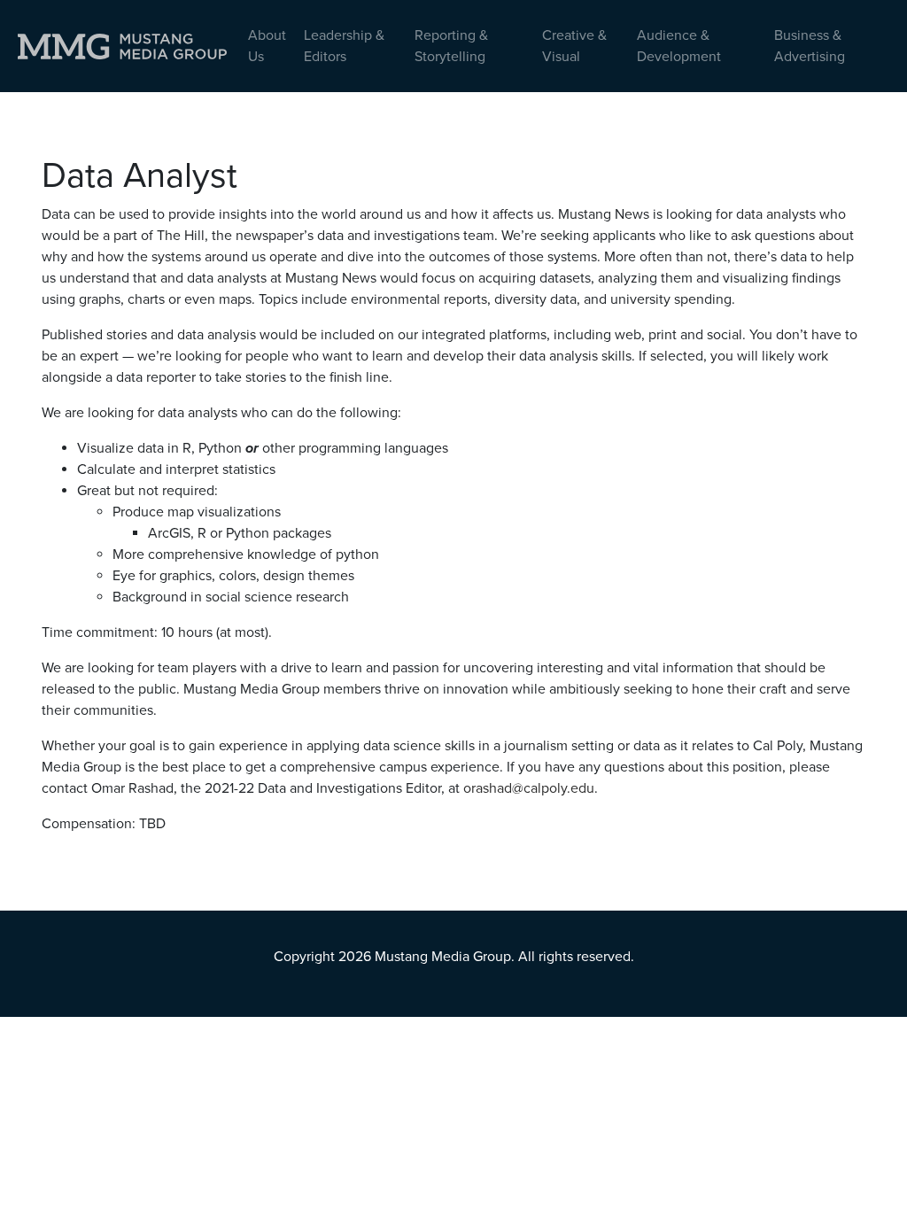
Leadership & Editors (344, 46)
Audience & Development (679, 46)
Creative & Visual (574, 46)
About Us (267, 46)
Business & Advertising (809, 46)
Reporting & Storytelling (451, 46)
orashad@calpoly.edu (528, 788)
